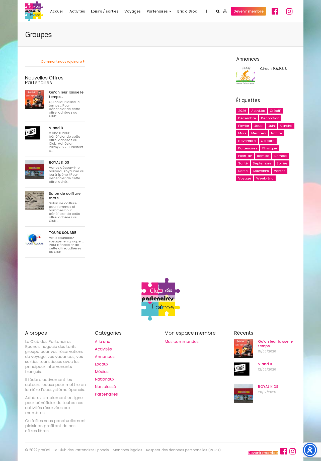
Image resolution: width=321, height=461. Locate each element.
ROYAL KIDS (59, 162)
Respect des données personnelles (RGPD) (183, 449)
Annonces (105, 356)
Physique (269, 148)
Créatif (275, 110)
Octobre (268, 140)
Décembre (247, 118)
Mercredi (258, 133)
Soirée (282, 163)
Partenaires (157, 11)
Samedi (280, 155)
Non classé (105, 387)
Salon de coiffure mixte (65, 196)
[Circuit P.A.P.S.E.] (245, 75)
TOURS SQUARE (62, 232)
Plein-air (245, 155)
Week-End (265, 178)
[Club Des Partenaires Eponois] (34, 11)
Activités (77, 11)
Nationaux (104, 379)
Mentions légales (127, 449)
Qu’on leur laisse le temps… (66, 94)
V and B (56, 127)
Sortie (243, 170)
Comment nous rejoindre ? (63, 61)
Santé (243, 163)
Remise (263, 155)
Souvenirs (261, 170)
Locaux (101, 364)
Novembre (247, 140)
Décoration (270, 118)
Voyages (132, 11)
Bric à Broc (187, 11)
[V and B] (34, 135)
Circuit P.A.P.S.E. (273, 68)
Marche (286, 125)
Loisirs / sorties (104, 11)
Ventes (279, 170)
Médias (102, 372)
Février (243, 125)
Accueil (56, 11)
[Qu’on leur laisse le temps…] (34, 99)
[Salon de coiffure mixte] (34, 200)
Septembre (262, 163)
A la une (102, 341)
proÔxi (44, 449)
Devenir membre (248, 11)
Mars (242, 133)
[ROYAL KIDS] (34, 169)
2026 (242, 110)
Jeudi (258, 125)
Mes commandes (182, 341)
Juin (271, 125)
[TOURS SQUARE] (34, 239)
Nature (276, 133)
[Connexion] (224, 11)
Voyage (244, 178)
